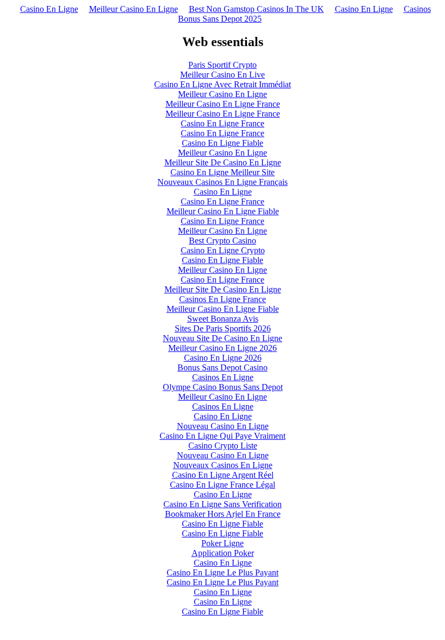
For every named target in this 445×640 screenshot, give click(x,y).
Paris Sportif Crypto (222, 64)
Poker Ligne (222, 543)
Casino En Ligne (49, 9)
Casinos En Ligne (222, 377)
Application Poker (223, 553)
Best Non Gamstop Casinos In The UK (256, 9)
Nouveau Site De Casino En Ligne (222, 338)
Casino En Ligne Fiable (222, 143)
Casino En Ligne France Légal (222, 484)
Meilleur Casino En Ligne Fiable (223, 211)
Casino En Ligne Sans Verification (222, 504)
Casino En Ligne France (222, 123)
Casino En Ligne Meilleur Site (222, 172)
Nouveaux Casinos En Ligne (222, 465)
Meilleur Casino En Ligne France (223, 103)
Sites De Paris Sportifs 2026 (223, 328)
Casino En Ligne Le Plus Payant (222, 572)
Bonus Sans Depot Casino (222, 367)
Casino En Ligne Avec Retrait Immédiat (222, 84)
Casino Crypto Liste (222, 445)
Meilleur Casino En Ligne (133, 9)
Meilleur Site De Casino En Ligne (222, 162)
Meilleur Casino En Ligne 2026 (222, 348)
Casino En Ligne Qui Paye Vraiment (222, 435)
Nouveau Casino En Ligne (223, 426)
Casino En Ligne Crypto (223, 250)
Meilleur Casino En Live (222, 74)
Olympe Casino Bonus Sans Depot (223, 387)
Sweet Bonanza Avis (222, 318)
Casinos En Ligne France (222, 299)
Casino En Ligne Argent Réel (223, 474)
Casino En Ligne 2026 (223, 357)
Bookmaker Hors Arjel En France (223, 514)
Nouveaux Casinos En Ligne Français (222, 182)
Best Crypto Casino (222, 240)
